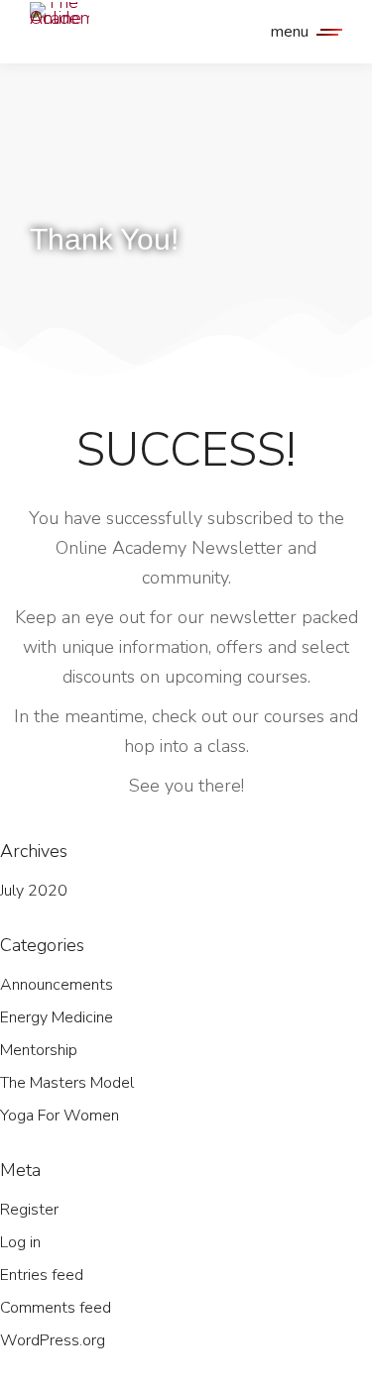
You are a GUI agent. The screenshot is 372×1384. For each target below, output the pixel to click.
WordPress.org (52, 1340)
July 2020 (33, 891)
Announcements (56, 985)
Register (29, 1210)
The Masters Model (67, 1083)
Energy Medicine (56, 1017)
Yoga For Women (59, 1115)
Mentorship (38, 1050)
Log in (20, 1242)
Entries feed (41, 1275)
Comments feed (55, 1308)
